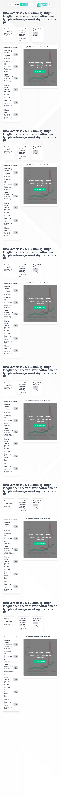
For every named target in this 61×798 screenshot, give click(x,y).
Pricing (17, 4)
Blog (10, 4)
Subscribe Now (40, 72)
